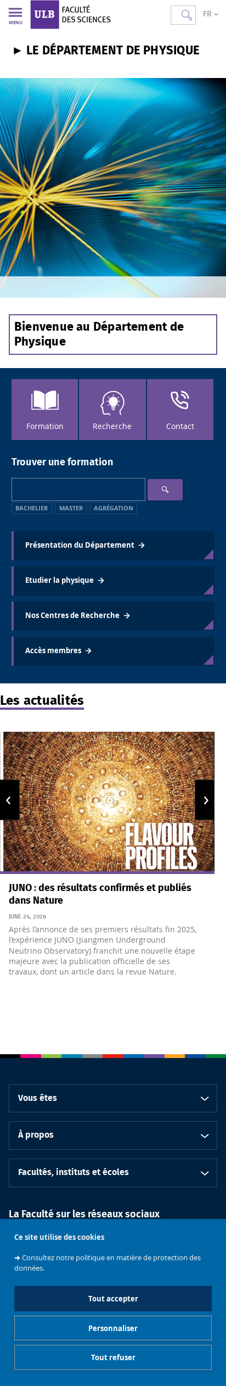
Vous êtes (37, 1098)
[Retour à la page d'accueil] (89, 14)
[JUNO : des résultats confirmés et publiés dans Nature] (107, 803)
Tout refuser (113, 1357)
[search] (78, 489)
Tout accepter (113, 1299)
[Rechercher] (165, 489)
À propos (36, 1135)
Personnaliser (113, 1328)
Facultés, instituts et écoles (73, 1172)
